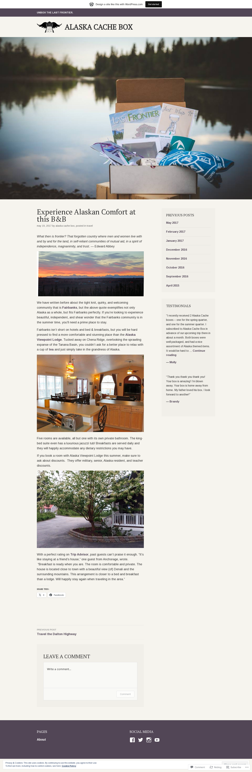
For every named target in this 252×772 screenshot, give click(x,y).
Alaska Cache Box (99, 27)
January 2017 (175, 240)
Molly (173, 362)
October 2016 (175, 267)
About (41, 739)
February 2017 (175, 231)
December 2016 (176, 249)
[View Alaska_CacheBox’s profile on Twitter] (141, 740)
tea (51, 349)
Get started (153, 4)
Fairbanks (69, 307)
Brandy (174, 401)
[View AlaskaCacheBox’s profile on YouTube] (157, 740)
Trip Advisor (79, 554)
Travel (90, 225)
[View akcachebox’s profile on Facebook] (133, 740)
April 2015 (172, 285)
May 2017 (172, 222)
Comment (125, 694)
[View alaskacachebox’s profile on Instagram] (149, 740)
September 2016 (177, 276)
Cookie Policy (69, 766)
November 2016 (176, 258)
